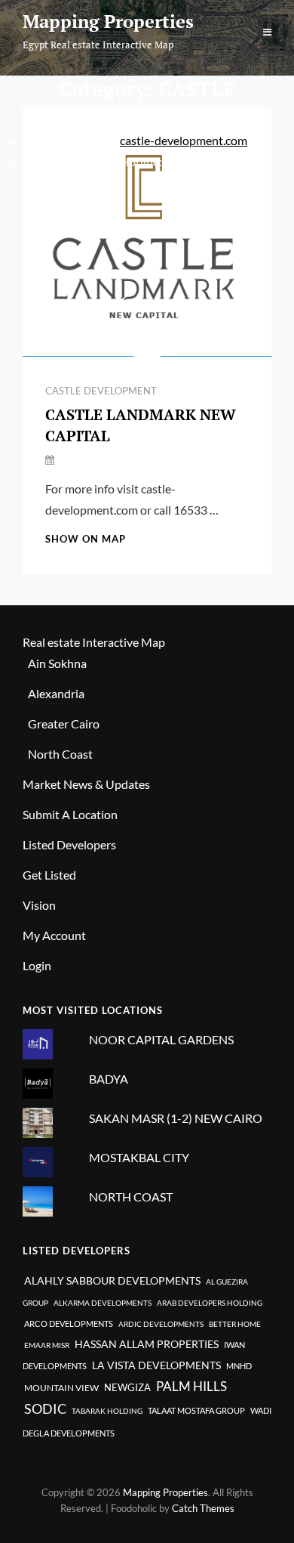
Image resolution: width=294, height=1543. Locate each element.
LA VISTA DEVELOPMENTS (156, 1365)
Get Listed (49, 874)
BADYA (108, 1078)
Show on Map (85, 539)
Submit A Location (70, 814)
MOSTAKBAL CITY (139, 1157)
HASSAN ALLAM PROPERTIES (147, 1343)
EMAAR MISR (46, 1345)
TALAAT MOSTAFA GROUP (196, 1410)
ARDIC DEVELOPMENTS (161, 1324)
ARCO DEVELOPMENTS (68, 1323)
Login (37, 965)
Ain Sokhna (57, 663)
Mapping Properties (108, 21)
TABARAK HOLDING (107, 1411)
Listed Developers (69, 844)
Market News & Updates (86, 784)
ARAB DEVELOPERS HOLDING (209, 1302)
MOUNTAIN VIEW (61, 1387)
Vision (39, 905)
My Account (54, 935)
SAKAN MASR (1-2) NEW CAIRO (175, 1118)
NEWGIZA (127, 1387)
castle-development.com (183, 140)
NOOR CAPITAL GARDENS (161, 1039)
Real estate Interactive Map (94, 642)
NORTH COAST (131, 1196)
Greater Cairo (64, 723)
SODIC (45, 1409)
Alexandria (56, 693)
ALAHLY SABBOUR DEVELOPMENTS (112, 1281)
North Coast (60, 754)
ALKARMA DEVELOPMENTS (103, 1302)
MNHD (239, 1366)
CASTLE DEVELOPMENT (101, 391)
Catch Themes (203, 1508)
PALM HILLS (191, 1386)
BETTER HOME (235, 1324)
